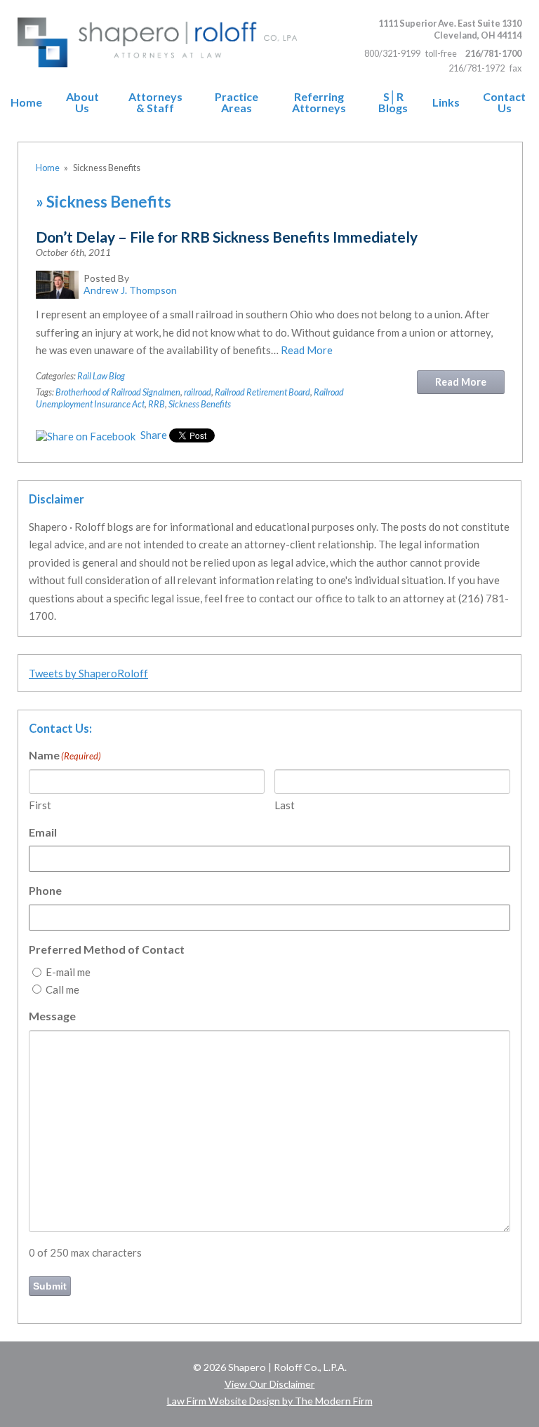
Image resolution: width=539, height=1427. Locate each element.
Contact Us (504, 102)
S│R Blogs (393, 102)
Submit (50, 1286)
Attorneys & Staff (155, 102)
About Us (82, 102)
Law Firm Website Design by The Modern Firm (270, 1401)
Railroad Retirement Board (262, 392)
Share (152, 434)
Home (26, 102)
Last (284, 805)
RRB (156, 404)
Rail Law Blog (101, 375)
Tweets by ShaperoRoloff (88, 673)
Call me (62, 989)
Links (446, 102)
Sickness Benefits (199, 404)
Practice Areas (236, 102)
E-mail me (68, 972)
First (40, 805)
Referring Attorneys (319, 102)
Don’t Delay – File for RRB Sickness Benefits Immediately (227, 236)
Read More (307, 350)
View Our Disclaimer (270, 1384)
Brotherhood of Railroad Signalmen (117, 392)
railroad (197, 392)
